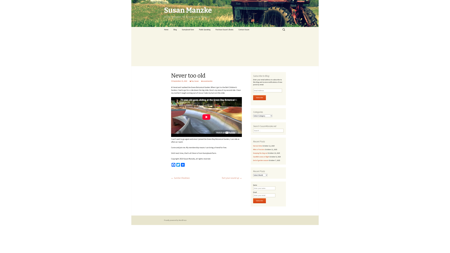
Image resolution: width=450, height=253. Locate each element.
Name (255, 185)
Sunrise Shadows (180, 177)
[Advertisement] (225, 49)
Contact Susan (243, 29)
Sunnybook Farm (188, 29)
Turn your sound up (232, 177)
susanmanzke (207, 81)
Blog (175, 29)
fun (192, 81)
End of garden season (260, 160)
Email (255, 192)
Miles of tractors (259, 149)
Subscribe (259, 98)
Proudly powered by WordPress (175, 220)
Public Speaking (204, 29)
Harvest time (257, 146)
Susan (196, 81)
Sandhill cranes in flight (261, 157)
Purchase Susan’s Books (224, 29)
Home (166, 29)
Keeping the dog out (260, 153)
